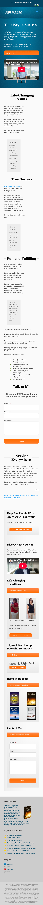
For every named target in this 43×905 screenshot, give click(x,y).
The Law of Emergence (14, 835)
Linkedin (10, 864)
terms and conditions (22, 495)
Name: (7, 403)
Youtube (10, 870)
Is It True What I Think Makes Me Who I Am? (21, 848)
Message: (8, 420)
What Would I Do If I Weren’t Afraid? (19, 845)
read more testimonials (20, 635)
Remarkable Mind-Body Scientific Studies (20, 843)
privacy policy (9, 495)
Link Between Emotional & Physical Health (21, 853)
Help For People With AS (21, 529)
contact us (16, 498)
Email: (7, 412)
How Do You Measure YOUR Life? (18, 851)
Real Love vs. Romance (14, 840)
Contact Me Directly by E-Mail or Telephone (19, 52)
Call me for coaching (12, 186)
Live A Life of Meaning (14, 838)
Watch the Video (18, 667)
